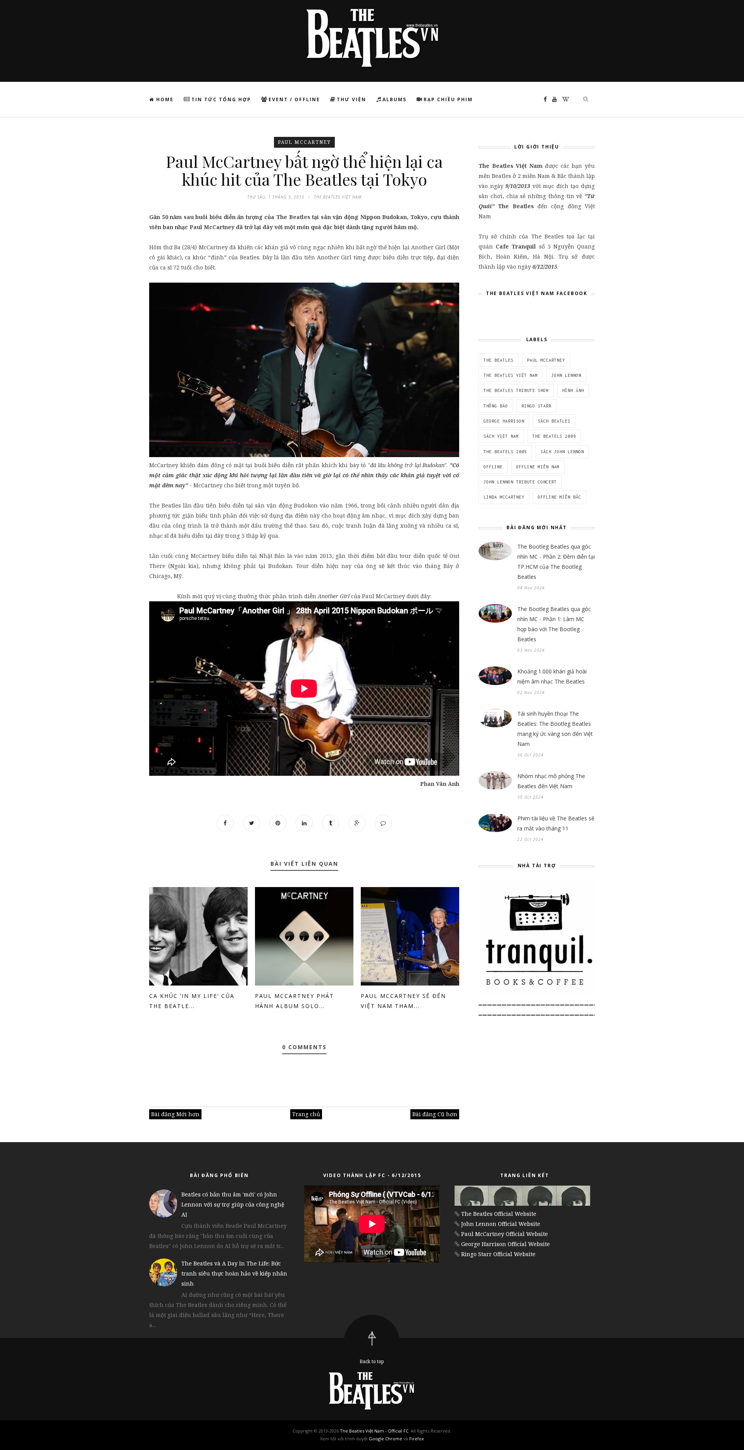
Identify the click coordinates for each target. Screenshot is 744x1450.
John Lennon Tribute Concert (520, 482)
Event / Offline (294, 99)
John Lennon (566, 375)
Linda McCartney (504, 497)
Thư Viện (351, 99)
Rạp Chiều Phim (448, 99)
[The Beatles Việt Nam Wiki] (563, 99)
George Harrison (504, 421)
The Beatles (498, 360)
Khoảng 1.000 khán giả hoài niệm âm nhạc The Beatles (552, 676)
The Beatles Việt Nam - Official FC (374, 1431)
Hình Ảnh (573, 390)
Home (164, 99)
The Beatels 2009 (554, 436)
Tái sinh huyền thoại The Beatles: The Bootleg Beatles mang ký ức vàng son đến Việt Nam (555, 728)
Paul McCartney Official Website (504, 1234)
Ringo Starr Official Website (498, 1254)
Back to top (372, 1361)
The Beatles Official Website (498, 1213)
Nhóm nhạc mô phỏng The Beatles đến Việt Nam (551, 781)
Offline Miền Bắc (559, 497)
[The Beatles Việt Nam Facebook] (543, 99)
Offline (493, 466)
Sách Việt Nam (501, 436)
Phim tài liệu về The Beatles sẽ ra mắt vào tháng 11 (555, 823)
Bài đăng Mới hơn (175, 1114)
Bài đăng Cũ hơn (434, 1114)
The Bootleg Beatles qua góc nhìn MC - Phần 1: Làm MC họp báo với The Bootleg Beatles (554, 624)
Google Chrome (385, 1438)
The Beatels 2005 (505, 451)
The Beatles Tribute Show (516, 390)
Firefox (416, 1438)
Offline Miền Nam (538, 466)
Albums (394, 99)
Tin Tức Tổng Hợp (221, 99)
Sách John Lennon (562, 451)
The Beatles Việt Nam (511, 375)
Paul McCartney (304, 142)
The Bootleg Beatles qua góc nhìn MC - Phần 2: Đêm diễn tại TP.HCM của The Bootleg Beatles (556, 561)
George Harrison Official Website (505, 1244)
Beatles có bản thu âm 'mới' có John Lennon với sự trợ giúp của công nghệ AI (232, 1204)
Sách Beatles (554, 421)
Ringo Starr (536, 406)
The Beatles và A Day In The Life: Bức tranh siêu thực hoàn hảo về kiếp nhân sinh (234, 1273)
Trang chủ (306, 1114)
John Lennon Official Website (500, 1223)
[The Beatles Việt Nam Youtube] (552, 99)
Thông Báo (496, 406)
